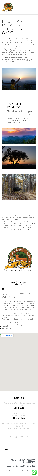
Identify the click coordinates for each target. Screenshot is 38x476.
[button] (32, 7)
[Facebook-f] (11, 436)
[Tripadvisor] (27, 436)
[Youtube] (21, 436)
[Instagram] (16, 436)
